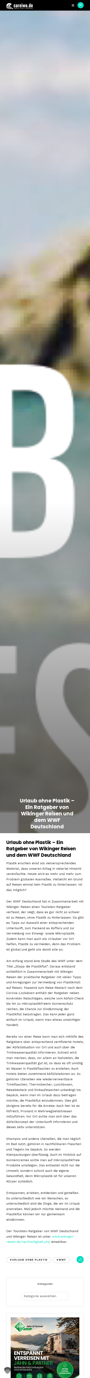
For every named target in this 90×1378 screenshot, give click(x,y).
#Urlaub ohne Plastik (29, 1260)
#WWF (61, 1260)
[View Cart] (80, 5)
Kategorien (45, 1284)
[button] (7, 1370)
